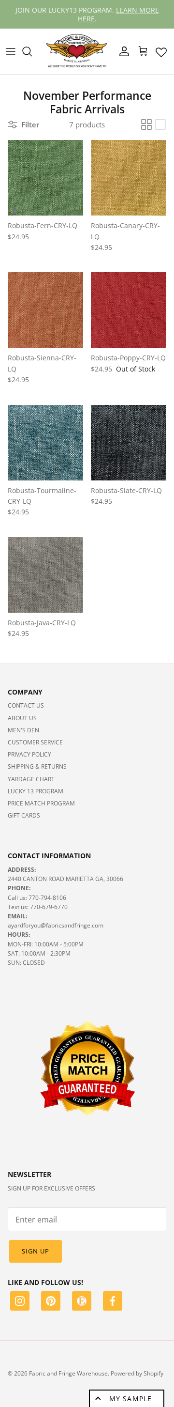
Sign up (35, 1251)
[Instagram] (20, 1302)
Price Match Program (41, 803)
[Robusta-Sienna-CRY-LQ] (45, 310)
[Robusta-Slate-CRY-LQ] (128, 442)
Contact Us (26, 705)
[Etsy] (82, 1302)
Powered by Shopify (137, 1373)
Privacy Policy (29, 754)
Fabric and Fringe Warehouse (68, 1373)
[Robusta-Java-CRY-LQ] (45, 575)
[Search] (32, 51)
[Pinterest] (51, 1302)
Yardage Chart (31, 779)
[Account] (121, 51)
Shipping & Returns (37, 766)
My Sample (130, 1398)
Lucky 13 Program (35, 791)
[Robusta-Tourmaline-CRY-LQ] (45, 442)
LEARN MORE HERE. (118, 14)
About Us (22, 718)
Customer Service (35, 742)
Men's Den (23, 730)
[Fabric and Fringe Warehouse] (76, 51)
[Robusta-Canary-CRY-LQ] (128, 178)
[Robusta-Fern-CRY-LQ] (45, 178)
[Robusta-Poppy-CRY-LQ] (128, 310)
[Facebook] (113, 1302)
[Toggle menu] (10, 51)
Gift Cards (24, 815)
